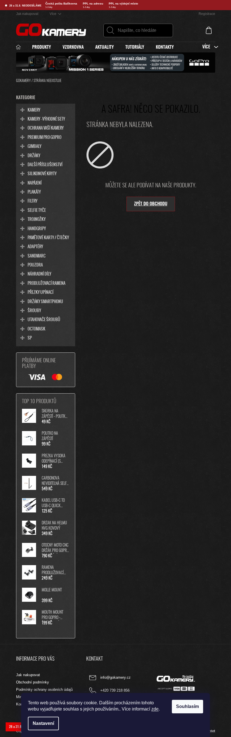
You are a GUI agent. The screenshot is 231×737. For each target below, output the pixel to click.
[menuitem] (21, 47)
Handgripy (37, 228)
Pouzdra (35, 264)
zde (155, 709)
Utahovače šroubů (44, 319)
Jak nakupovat (27, 14)
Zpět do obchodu (150, 204)
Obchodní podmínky (32, 682)
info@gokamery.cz (115, 678)
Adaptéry (35, 246)
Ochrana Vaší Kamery (46, 127)
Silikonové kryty (42, 173)
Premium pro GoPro (44, 137)
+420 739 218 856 (115, 691)
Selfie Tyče (37, 210)
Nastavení (43, 723)
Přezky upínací (41, 292)
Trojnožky (37, 219)
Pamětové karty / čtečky (48, 237)
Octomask (36, 328)
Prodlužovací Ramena (46, 283)
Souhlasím (187, 706)
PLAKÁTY (34, 191)
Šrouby (34, 310)
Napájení (35, 182)
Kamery (34, 109)
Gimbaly (34, 146)
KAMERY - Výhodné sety (46, 118)
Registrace (207, 14)
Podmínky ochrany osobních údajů (44, 689)
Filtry (32, 200)
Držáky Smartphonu (45, 301)
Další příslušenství (45, 164)
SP (30, 337)
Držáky (34, 155)
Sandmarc (37, 255)
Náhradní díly (39, 273)
